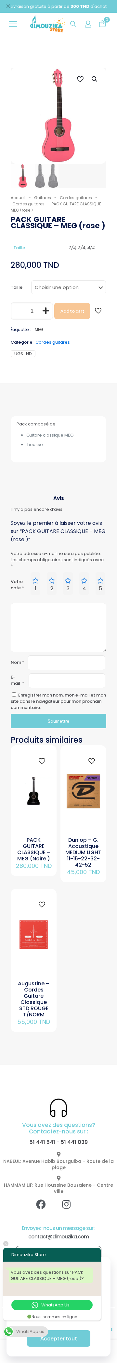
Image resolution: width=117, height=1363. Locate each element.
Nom (17, 662)
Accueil (18, 197)
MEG (39, 329)
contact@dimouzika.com (58, 1236)
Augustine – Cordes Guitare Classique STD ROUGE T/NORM (33, 999)
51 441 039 (74, 1142)
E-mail (17, 680)
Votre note (17, 584)
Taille (16, 287)
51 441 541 (42, 1142)
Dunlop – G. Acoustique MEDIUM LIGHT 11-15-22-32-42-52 (83, 852)
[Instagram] (71, 1209)
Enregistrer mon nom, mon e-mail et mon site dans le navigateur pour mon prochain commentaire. (58, 701)
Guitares (42, 197)
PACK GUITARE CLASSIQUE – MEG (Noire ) (33, 849)
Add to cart (72, 311)
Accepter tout (58, 1338)
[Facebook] (46, 1209)
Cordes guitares (76, 197)
